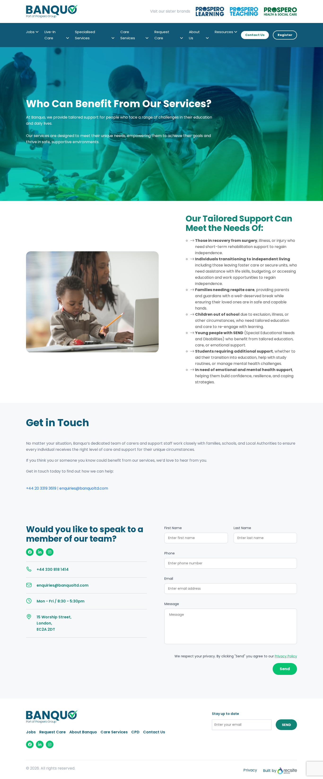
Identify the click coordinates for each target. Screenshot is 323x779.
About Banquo (83, 732)
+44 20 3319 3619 (41, 488)
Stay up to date (225, 713)
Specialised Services (85, 34)
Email (168, 578)
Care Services (127, 34)
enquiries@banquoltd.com (83, 488)
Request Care (161, 34)
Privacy (250, 770)
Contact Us (255, 35)
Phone (169, 553)
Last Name (242, 528)
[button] (37, 32)
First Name (173, 528)
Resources (224, 31)
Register (285, 35)
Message (171, 604)
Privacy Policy (286, 656)
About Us (194, 34)
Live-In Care (50, 34)
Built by (270, 770)
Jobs (30, 31)
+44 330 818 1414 (53, 569)
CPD (135, 732)
